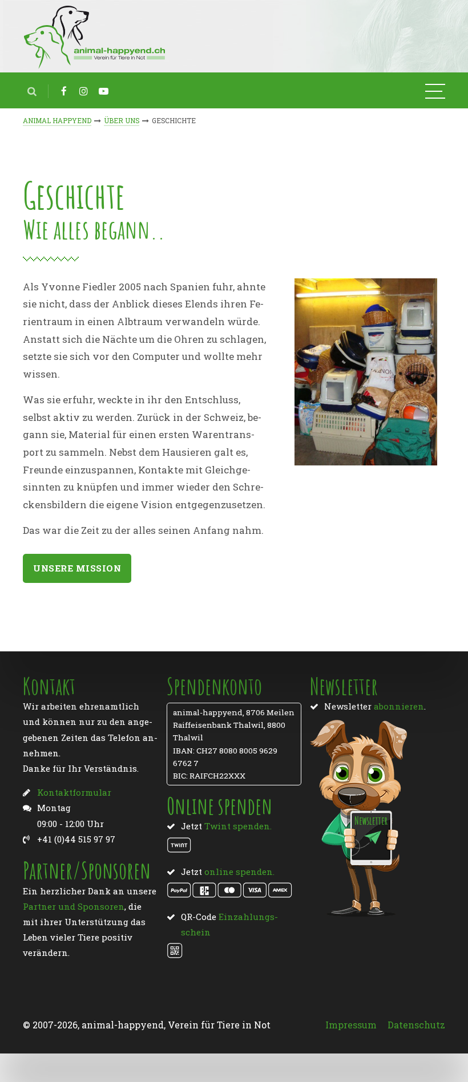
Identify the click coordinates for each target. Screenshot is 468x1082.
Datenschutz (416, 1025)
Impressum (351, 1025)
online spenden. (239, 871)
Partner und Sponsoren (73, 906)
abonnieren (399, 706)
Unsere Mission (77, 568)
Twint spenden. (238, 826)
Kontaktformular (74, 792)
